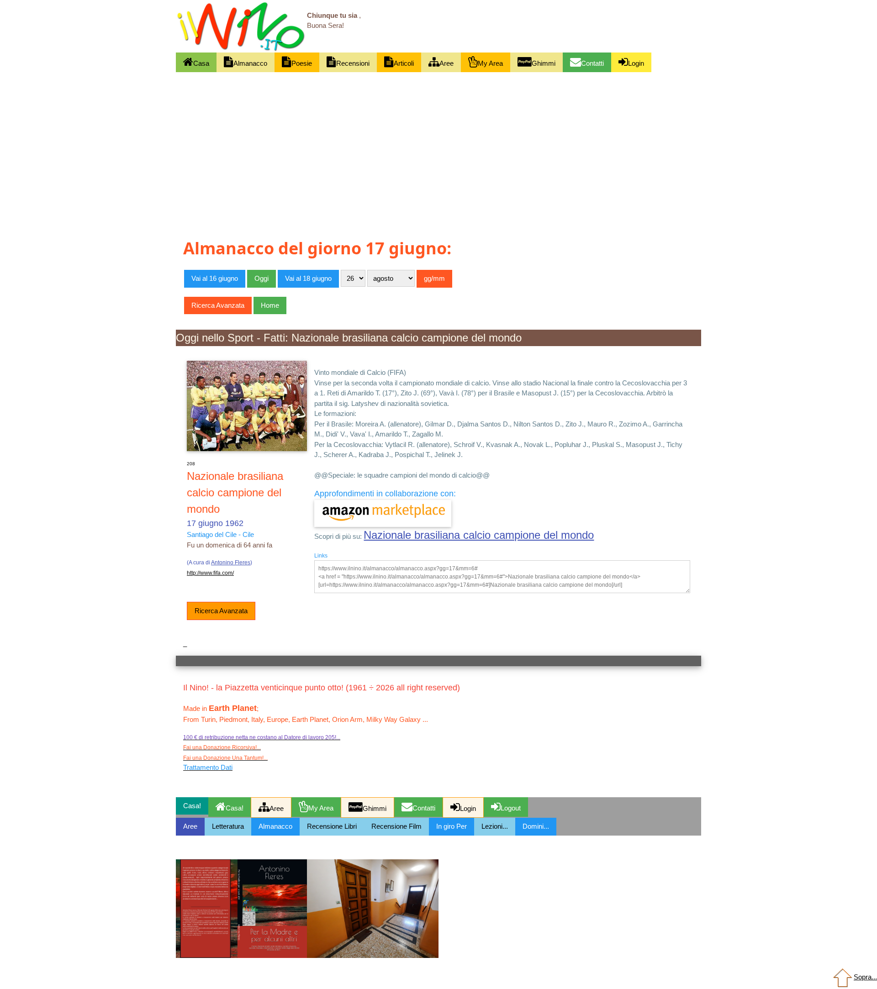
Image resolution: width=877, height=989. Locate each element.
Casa (201, 63)
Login (636, 63)
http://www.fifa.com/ (210, 573)
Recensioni (353, 63)
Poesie (301, 63)
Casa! (234, 808)
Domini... (536, 826)
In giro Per (451, 826)
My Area (490, 63)
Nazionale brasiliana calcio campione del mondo (479, 535)
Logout (511, 808)
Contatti (592, 63)
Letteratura (228, 826)
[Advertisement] (438, 140)
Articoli (404, 63)
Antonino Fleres (230, 562)
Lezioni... (494, 826)
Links (321, 555)
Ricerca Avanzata (221, 611)
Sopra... (865, 977)
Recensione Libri (332, 826)
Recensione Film (396, 826)
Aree (446, 63)
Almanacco (250, 63)
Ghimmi (543, 63)
